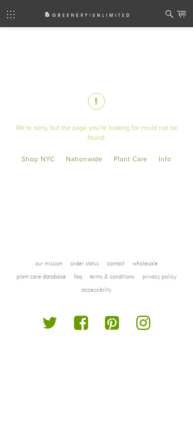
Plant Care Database (41, 276)
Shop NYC (38, 159)
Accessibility (96, 289)
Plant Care (131, 159)
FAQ (78, 276)
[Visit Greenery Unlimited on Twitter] (49, 327)
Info (165, 159)
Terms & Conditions (111, 276)
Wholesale (145, 263)
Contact (116, 263)
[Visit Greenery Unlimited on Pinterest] (112, 327)
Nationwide (84, 159)
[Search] (169, 15)
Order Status (84, 263)
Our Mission (48, 263)
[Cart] (181, 15)
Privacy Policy (159, 276)
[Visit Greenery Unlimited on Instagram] (143, 327)
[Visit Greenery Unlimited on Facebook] (81, 327)
